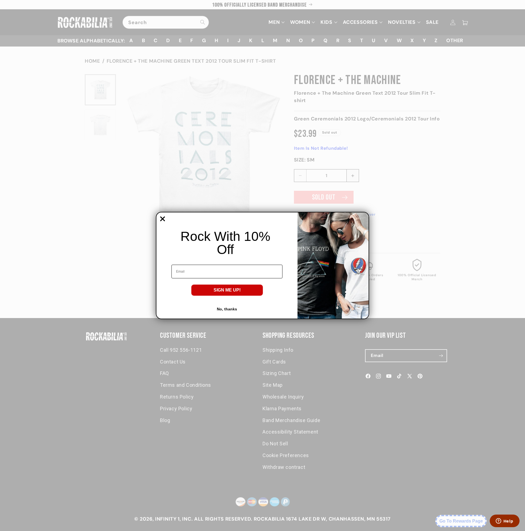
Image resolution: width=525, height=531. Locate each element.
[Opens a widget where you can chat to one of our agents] (504, 521)
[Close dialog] (162, 219)
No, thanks (227, 309)
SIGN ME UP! (227, 290)
